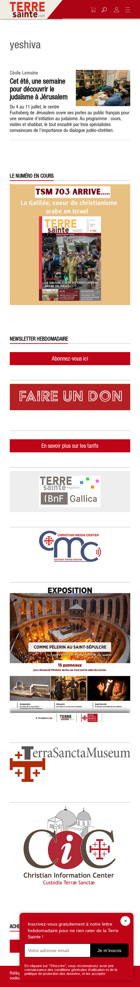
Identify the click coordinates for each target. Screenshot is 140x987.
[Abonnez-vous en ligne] (91, 10)
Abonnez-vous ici (70, 358)
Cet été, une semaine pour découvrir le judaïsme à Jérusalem (39, 89)
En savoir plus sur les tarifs (69, 445)
